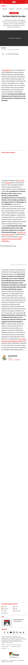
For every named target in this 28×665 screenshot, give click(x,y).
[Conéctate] (26, 2)
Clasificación (19, 8)
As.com (3, 48)
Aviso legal (9, 644)
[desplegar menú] (2, 2)
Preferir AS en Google (13, 54)
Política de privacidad (16, 644)
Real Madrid (7, 70)
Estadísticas (17, 360)
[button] (2, 54)
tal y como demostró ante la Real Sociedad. (13, 340)
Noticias (10, 360)
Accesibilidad (4, 648)
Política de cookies (5, 646)
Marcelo (8, 183)
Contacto (3, 644)
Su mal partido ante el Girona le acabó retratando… (12, 238)
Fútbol (3, 6)
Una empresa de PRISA (14, 654)
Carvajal (21, 180)
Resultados (11, 8)
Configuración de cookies (15, 646)
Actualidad (4, 8)
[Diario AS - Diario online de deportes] (14, 2)
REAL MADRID (14, 13)
